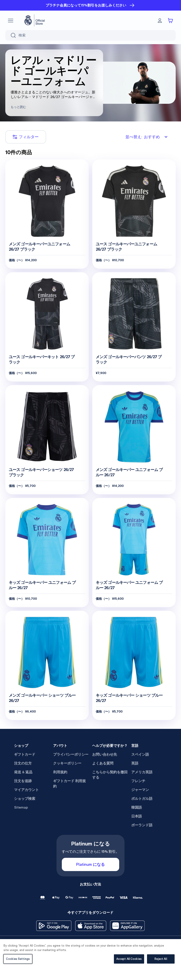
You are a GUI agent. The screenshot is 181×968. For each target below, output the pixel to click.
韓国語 (136, 807)
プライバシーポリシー (71, 754)
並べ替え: (142, 136)
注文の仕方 (23, 763)
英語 (134, 763)
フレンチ (138, 781)
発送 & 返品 (23, 772)
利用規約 (60, 772)
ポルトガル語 (142, 798)
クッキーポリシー (67, 763)
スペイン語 (140, 754)
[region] (90, 953)
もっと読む (18, 107)
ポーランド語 (142, 825)
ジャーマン (140, 790)
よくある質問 (102, 763)
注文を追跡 (23, 781)
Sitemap (21, 807)
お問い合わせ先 (104, 754)
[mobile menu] (10, 20)
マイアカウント (26, 790)
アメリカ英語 (142, 772)
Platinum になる (90, 864)
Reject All (161, 958)
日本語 (136, 816)
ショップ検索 (24, 798)
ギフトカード (24, 754)
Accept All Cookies (129, 958)
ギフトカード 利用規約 (69, 783)
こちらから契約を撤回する (110, 774)
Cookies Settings (18, 958)
